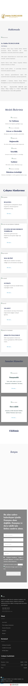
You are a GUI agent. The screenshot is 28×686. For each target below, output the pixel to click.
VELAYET (7, 308)
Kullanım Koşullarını (11, 557)
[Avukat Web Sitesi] (14, 684)
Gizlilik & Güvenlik (6, 647)
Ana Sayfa (4, 622)
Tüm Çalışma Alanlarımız (8, 625)
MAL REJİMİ (8, 258)
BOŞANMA (7, 202)
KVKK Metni (18, 559)
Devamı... (9, 213)
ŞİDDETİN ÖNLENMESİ (12, 335)
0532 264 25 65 (6, 609)
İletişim (3, 633)
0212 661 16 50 (6, 608)
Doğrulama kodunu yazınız (10, 564)
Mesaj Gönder (13, 573)
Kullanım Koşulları (6, 645)
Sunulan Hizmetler (6, 628)
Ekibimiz (4, 630)
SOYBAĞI (7, 283)
